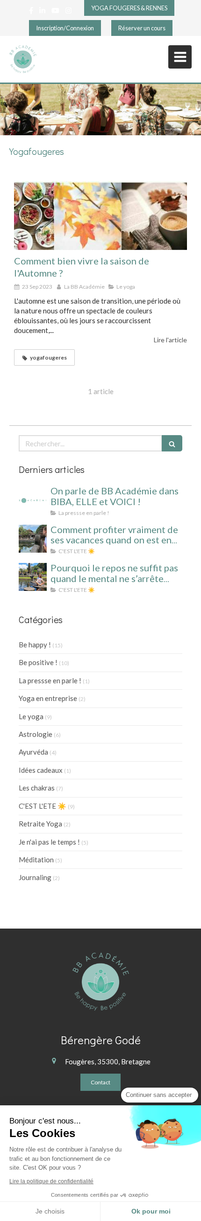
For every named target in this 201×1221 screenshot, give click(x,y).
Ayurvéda (33, 752)
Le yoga (31, 716)
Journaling (35, 877)
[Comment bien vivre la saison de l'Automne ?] (100, 215)
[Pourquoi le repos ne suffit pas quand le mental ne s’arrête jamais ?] (33, 577)
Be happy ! (35, 644)
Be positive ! (38, 662)
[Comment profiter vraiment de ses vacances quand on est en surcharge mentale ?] (33, 539)
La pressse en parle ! (50, 680)
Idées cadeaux (41, 770)
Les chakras (37, 788)
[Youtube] (55, 12)
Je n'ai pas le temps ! (49, 842)
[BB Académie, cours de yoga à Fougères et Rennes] (22, 59)
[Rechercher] (172, 443)
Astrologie (35, 734)
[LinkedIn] (42, 12)
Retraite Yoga (40, 823)
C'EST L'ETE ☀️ (42, 806)
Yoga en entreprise (48, 698)
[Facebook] (31, 12)
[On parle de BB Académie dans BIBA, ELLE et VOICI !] (33, 500)
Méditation (36, 859)
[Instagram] (68, 12)
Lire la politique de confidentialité (51, 1181)
